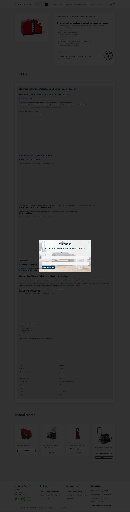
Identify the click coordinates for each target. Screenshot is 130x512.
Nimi (43, 255)
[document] (65, 256)
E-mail (44, 261)
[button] (89, 242)
